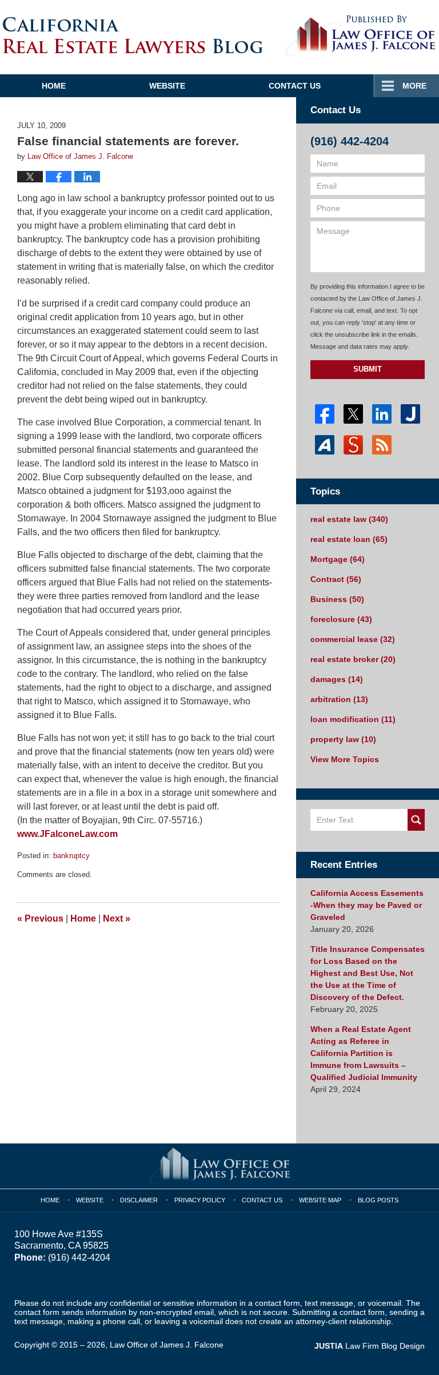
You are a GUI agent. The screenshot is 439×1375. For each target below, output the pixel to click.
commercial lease (352, 639)
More (414, 85)
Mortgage (337, 559)
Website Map (320, 1200)
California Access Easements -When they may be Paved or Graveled (367, 905)
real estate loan (349, 539)
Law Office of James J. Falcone (167, 1344)
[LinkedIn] (382, 414)
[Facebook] (324, 414)
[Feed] (382, 445)
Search (416, 820)
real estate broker (353, 659)
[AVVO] (324, 445)
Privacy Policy (199, 1200)
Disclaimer (139, 1200)
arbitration (339, 699)
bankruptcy (71, 855)
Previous (40, 918)
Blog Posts (378, 1200)
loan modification (353, 719)
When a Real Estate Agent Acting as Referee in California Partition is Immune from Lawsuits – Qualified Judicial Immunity (363, 1053)
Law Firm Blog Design (369, 1345)
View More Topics (344, 759)
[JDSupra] (353, 445)
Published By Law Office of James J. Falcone (360, 36)
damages (336, 679)
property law (343, 739)
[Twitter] (353, 414)
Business (337, 599)
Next (116, 918)
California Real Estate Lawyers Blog (133, 35)
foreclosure (341, 619)
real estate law (349, 519)
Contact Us (295, 85)
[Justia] (410, 414)
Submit (367, 369)
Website (167, 85)
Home (54, 85)
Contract (335, 579)
